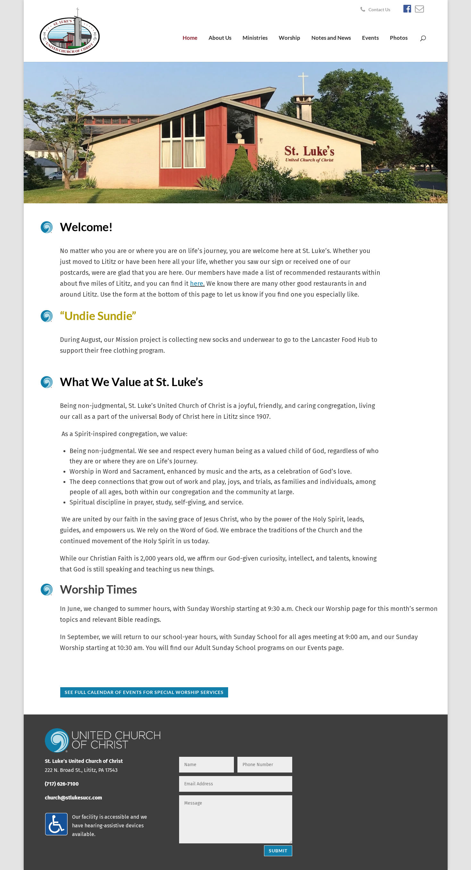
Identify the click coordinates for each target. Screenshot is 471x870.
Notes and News (331, 38)
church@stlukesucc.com (73, 798)
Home (190, 38)
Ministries (255, 38)
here (196, 283)
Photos (399, 38)
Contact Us (379, 9)
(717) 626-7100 (62, 784)
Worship (289, 38)
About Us (220, 38)
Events (370, 38)
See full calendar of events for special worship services (144, 692)
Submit (278, 850)
